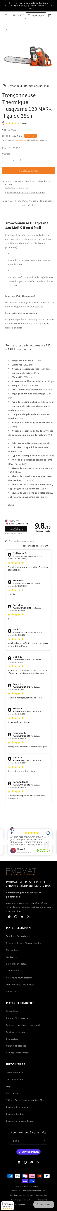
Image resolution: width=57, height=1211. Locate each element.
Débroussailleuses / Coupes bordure (24, 943)
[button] (6, 15)
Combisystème (13, 970)
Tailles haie (11, 991)
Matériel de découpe (16, 1045)
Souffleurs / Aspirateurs (17, 936)
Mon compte (12, 1093)
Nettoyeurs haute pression (19, 977)
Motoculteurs (12, 950)
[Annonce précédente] (5, 5)
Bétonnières (12, 1011)
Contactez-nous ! (14, 1072)
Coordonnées (43, 1200)
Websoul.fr (16, 1190)
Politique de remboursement (21, 1195)
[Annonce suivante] (51, 5)
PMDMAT (25, 1187)
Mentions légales (42, 1195)
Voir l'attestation (16, 529)
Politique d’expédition (19, 1205)
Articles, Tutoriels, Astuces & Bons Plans (25, 1100)
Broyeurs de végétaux (16, 963)
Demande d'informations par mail (29, 86)
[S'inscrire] (43, 1140)
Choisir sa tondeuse (16, 1114)
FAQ (8, 1086)
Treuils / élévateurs (15, 1032)
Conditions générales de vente (23, 1200)
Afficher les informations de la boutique (25, 192)
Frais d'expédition (19, 140)
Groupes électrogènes (17, 1018)
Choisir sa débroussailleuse (19, 1121)
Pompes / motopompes (17, 1052)
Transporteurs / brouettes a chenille (24, 1025)
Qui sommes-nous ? (15, 1079)
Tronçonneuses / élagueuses (20, 984)
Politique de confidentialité (34, 1190)
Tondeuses (11, 956)
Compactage (12, 1038)
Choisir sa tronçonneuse (18, 1107)
